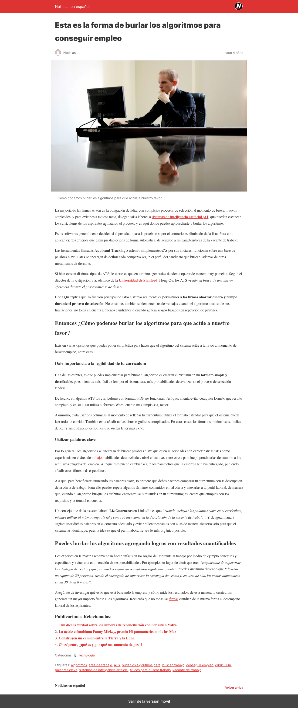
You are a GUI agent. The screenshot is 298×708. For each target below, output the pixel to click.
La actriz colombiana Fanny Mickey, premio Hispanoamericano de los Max (117, 631)
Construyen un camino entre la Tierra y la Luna (97, 638)
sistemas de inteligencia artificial (103, 670)
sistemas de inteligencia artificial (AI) (180, 216)
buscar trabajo (173, 665)
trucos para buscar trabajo (150, 670)
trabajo (97, 457)
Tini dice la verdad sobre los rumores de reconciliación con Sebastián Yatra (118, 625)
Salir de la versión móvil (149, 701)
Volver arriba (234, 687)
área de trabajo (100, 665)
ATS (117, 665)
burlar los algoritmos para (141, 665)
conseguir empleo (199, 665)
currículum (223, 665)
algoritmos (79, 665)
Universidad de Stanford (138, 280)
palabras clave (66, 670)
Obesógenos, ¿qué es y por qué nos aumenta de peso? (100, 644)
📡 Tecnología (84, 655)
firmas (173, 598)
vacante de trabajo (187, 670)
